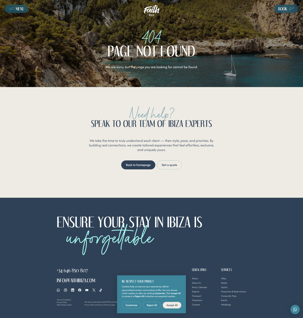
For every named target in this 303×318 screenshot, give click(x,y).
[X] (93, 290)
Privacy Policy (62, 302)
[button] (295, 309)
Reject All (152, 305)
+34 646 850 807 (72, 270)
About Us (196, 283)
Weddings (226, 304)
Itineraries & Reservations (233, 291)
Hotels (224, 283)
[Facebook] (79, 290)
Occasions (197, 300)
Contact (196, 304)
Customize (131, 305)
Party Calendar (199, 287)
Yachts (224, 287)
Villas (223, 278)
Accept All (172, 305)
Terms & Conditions (64, 299)
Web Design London (64, 305)
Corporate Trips (229, 296)
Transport (197, 296)
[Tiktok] (100, 290)
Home (195, 278)
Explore (195, 291)
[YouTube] (86, 290)
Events (224, 300)
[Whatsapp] (58, 290)
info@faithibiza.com (76, 280)
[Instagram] (65, 290)
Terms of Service (104, 305)
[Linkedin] (72, 290)
